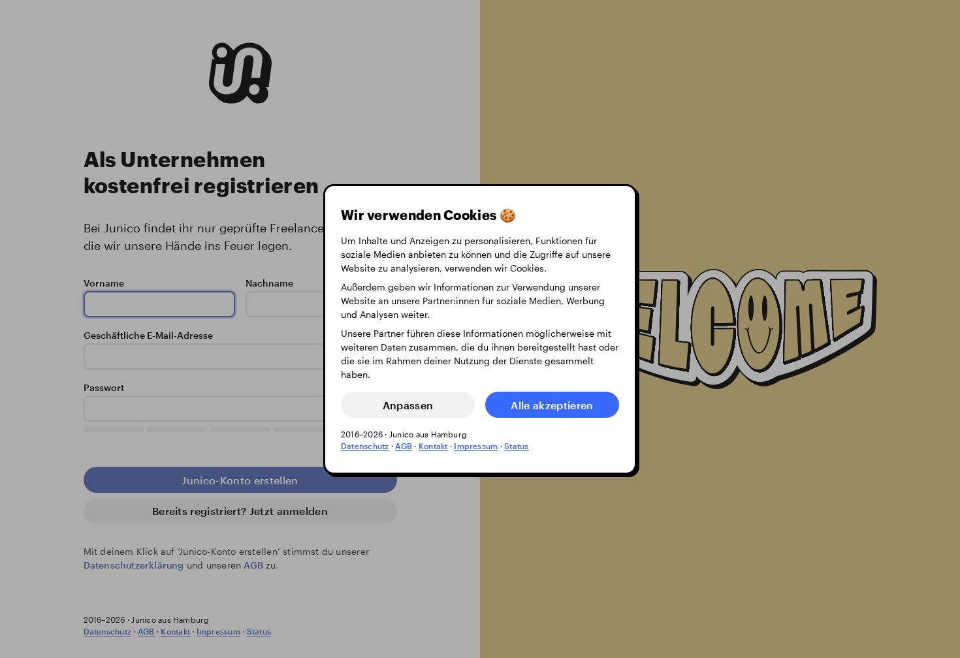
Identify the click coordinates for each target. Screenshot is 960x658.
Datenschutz (365, 445)
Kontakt (433, 445)
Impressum (476, 445)
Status (516, 445)
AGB (403, 445)
